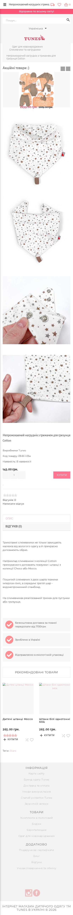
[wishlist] (59, 4)
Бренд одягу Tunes (36, 779)
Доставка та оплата (36, 785)
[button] (63, 69)
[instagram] (28, 893)
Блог (36, 856)
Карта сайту (37, 773)
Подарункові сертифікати (36, 850)
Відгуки (36, 862)
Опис (9, 518)
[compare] (8, 483)
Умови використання (36, 791)
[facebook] (36, 893)
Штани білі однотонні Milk (54, 720)
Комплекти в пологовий (36, 817)
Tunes (22, 450)
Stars (13, 750)
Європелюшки (36, 830)
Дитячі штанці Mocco (18, 719)
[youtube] (44, 893)
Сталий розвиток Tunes (36, 797)
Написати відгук (13, 503)
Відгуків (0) (13, 526)
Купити (62, 475)
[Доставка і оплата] (52, 5)
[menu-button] (5, 4)
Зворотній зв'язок (37, 803)
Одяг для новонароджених (36, 836)
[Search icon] (68, 20)
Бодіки (36, 823)
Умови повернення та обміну (36, 868)
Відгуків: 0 (9, 500)
